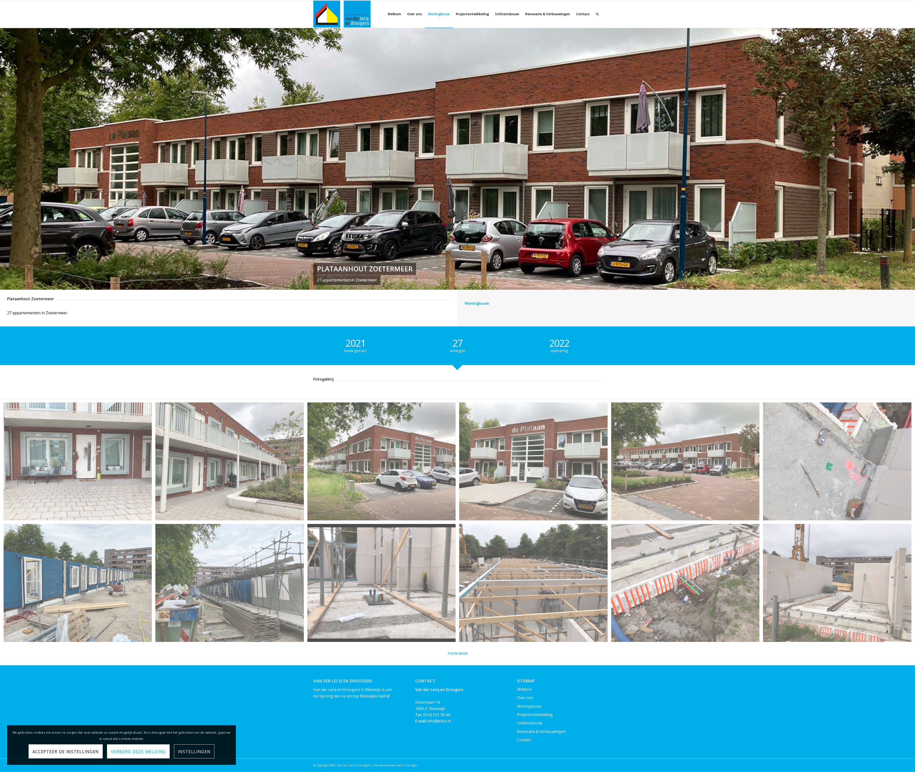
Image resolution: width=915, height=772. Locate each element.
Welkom (524, 689)
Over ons (525, 697)
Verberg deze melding (138, 751)
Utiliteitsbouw (529, 723)
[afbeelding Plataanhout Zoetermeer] (839, 463)
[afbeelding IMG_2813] (687, 463)
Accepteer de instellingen (65, 751)
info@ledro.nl (439, 721)
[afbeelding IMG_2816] (383, 463)
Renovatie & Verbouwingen (541, 731)
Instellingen (194, 751)
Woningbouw (529, 706)
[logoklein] (342, 14)
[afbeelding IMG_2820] (79, 463)
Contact (524, 739)
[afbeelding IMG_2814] (535, 463)
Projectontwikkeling (535, 714)
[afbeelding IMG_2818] (231, 463)
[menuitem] (394, 14)
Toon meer (457, 653)
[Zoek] (597, 14)
